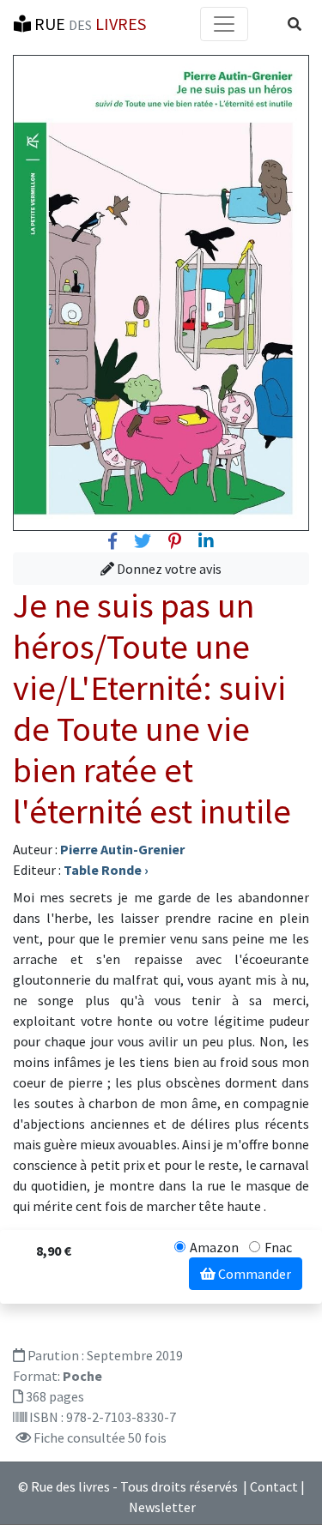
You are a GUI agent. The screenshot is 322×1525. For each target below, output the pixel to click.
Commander (253, 1273)
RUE (88, 23)
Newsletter (162, 1507)
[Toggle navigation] (224, 24)
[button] (294, 24)
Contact (274, 1486)
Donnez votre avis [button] (168, 568)
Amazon (214, 1247)
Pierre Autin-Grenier (122, 849)
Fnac (278, 1247)
